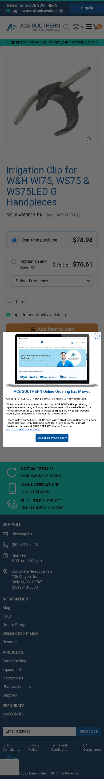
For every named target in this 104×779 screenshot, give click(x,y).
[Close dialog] (96, 336)
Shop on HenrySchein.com (52, 438)
